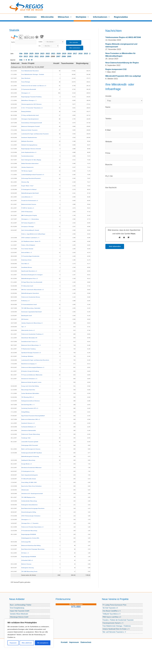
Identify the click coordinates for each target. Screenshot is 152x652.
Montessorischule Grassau (28, 204)
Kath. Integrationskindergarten (29, 475)
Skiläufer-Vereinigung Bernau (29, 145)
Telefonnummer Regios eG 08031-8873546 (123, 37)
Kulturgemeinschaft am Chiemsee (30, 400)
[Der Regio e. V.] (31, 37)
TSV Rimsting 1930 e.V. (27, 397)
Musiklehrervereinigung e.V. (29, 363)
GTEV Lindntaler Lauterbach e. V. (30, 237)
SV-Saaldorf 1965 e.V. (27, 560)
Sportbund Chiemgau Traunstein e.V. (31, 352)
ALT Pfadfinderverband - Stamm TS (30, 241)
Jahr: (12, 53)
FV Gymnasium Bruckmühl (28, 89)
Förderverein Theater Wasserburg (30, 434)
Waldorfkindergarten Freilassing (30, 456)
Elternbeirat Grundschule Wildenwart (31, 467)
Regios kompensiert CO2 (116, 69)
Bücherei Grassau (26, 564)
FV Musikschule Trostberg (28, 348)
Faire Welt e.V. (25, 263)
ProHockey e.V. (25, 300)
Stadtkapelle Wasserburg (28, 460)
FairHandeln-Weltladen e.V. (28, 426)
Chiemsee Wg (25, 182)
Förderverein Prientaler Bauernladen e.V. (32, 527)
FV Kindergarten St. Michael (28, 189)
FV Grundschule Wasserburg (29, 530)
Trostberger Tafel (25, 438)
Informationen (100, 17)
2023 (42, 54)
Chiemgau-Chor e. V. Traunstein (29, 523)
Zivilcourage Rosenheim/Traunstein (31, 178)
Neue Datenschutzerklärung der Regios (122, 63)
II (26, 60)
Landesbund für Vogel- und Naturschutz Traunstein (35, 133)
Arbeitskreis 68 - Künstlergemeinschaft (32, 493)
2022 (48, 54)
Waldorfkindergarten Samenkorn (30, 293)
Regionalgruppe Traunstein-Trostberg (31, 96)
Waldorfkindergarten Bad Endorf (30, 193)
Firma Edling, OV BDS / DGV (29, 482)
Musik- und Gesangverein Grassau (30, 449)
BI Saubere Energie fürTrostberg (30, 371)
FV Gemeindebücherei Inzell (29, 304)
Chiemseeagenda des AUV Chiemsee (31, 104)
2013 (26, 56)
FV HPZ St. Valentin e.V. (27, 208)
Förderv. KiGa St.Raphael (28, 245)
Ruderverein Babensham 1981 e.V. (30, 419)
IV (32, 60)
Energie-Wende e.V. (26, 463)
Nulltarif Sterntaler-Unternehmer (30, 163)
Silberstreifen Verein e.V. (28, 330)
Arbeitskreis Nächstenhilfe (28, 430)
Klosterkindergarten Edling (28, 512)
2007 (58, 56)
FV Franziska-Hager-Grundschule (30, 256)
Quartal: (12, 60)
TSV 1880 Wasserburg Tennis (29, 571)
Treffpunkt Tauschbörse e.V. (112, 614)
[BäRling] (41, 37)
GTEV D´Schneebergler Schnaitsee (30, 515)
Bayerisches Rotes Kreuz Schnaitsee (31, 486)
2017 (75, 54)
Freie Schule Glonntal (27, 248)
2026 (26, 54)
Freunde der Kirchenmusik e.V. (29, 200)
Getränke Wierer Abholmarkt (19, 614)
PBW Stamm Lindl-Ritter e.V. (112, 617)
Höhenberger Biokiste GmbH (19, 617)
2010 (42, 56)
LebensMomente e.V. (27, 196)
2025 (31, 54)
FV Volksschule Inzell (27, 286)
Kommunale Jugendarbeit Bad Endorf (31, 311)
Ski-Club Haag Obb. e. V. (28, 404)
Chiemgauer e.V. (25, 93)
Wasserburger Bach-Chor (28, 389)
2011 (37, 56)
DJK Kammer (24, 319)
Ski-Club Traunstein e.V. (110, 608)
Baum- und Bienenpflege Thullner (20, 605)
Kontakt (64, 642)
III (28, 60)
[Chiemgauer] (21, 37)
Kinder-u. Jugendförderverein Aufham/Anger (33, 234)
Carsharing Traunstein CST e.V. (29, 408)
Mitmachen (63, 17)
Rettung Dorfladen (26, 111)
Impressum (74, 642)
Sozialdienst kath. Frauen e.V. (29, 341)
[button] (70, 17)
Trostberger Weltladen (27, 356)
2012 (31, 56)
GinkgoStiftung (25, 412)
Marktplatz (81, 17)
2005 (69, 56)
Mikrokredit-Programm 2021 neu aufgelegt (123, 76)
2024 (37, 54)
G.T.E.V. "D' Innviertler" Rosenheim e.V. (32, 107)
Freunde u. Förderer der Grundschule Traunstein (118, 620)
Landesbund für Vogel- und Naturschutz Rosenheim (35, 360)
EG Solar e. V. (25, 553)
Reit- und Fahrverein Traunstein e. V (114, 632)
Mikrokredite (47, 17)
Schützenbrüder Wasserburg (29, 501)
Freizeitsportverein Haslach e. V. (113, 623)
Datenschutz (86, 642)
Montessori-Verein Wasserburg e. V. (31, 345)
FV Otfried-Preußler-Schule (28, 478)
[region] (28, 633)
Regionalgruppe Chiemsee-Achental (31, 148)
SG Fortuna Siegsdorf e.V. (28, 222)
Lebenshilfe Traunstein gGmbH (29, 441)
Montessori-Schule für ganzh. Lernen (31, 382)
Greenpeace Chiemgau (27, 226)
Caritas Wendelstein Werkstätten (30, 393)
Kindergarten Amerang (27, 567)
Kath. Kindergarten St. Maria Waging (31, 159)
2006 (64, 56)
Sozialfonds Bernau (26, 267)
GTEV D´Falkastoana (27, 211)
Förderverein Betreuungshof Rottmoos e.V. (32, 367)
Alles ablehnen (27, 643)
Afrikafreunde (25, 489)
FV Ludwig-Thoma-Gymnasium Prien (114, 605)
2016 (80, 54)
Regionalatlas (121, 17)
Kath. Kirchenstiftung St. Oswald (30, 230)
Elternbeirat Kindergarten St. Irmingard (31, 274)
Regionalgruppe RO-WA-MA (28, 534)
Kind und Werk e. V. (26, 252)
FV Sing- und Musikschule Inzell (30, 115)
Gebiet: (41, 41)
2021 (53, 54)
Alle (20, 54)
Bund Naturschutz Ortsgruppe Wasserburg (32, 549)
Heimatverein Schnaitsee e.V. (29, 378)
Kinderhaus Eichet (26, 260)
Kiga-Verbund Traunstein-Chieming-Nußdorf (33, 415)
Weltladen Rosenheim (27, 141)
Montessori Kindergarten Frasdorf (30, 126)
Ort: (40, 46)
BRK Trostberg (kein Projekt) (29, 215)
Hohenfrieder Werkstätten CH (29, 337)
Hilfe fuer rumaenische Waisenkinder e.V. (32, 289)
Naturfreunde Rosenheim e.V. (29, 271)
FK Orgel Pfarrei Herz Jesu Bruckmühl (31, 282)
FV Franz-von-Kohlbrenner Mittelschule (31, 374)
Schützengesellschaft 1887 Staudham (31, 452)
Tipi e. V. (23, 326)
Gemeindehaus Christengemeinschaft (31, 122)
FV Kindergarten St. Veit (27, 471)
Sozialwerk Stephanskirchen (29, 137)
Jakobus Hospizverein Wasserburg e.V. (32, 323)
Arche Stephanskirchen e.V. (28, 152)
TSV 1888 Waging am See (28, 497)
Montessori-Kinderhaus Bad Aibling (31, 545)
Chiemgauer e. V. (26, 519)
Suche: (13, 42)
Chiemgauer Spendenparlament (30, 119)
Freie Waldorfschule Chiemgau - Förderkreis (117, 626)
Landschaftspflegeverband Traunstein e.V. (32, 174)
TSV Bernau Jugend (26, 171)
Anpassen (13, 643)
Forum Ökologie (25, 81)
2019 (64, 54)
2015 (86, 54)
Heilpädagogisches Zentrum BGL (30, 538)
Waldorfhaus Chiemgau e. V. (29, 100)
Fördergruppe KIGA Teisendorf (29, 445)
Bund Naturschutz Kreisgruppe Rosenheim (32, 508)
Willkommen (30, 17)
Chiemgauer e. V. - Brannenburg (30, 219)
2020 (59, 54)
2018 (70, 54)
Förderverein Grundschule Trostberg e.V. (32, 334)
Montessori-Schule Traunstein (29, 130)
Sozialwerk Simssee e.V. (28, 423)
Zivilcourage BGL (26, 541)
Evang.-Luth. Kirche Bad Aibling (30, 386)
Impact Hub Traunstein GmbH (19, 611)
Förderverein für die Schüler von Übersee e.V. (33, 85)
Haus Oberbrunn (25, 78)
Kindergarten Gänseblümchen (29, 504)
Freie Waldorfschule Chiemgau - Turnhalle (32, 74)
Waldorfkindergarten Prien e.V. (29, 278)
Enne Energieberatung (17, 608)
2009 (47, 56)
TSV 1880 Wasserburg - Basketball (30, 308)
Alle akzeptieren (42, 643)
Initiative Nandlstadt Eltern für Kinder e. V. (116, 629)
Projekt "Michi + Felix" (27, 185)
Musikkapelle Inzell (26, 315)
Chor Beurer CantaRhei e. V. (112, 611)
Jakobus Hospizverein (27, 167)
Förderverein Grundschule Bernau (30, 297)
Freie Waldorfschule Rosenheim (30, 70)
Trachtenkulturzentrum (27, 156)
